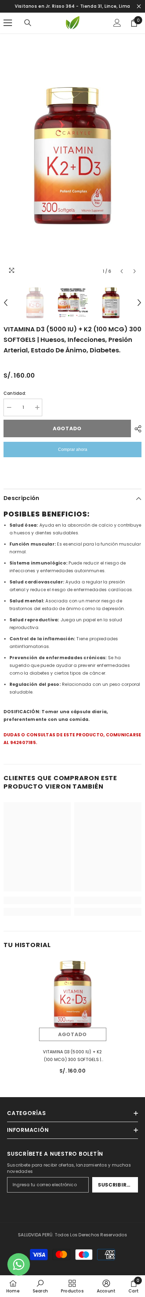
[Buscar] (28, 23)
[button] (121, 271)
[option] (72, 155)
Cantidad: (15, 393)
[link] (37, 900)
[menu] (8, 23)
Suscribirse (115, 1184)
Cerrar (138, 6)
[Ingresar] (117, 23)
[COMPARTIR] (136, 428)
